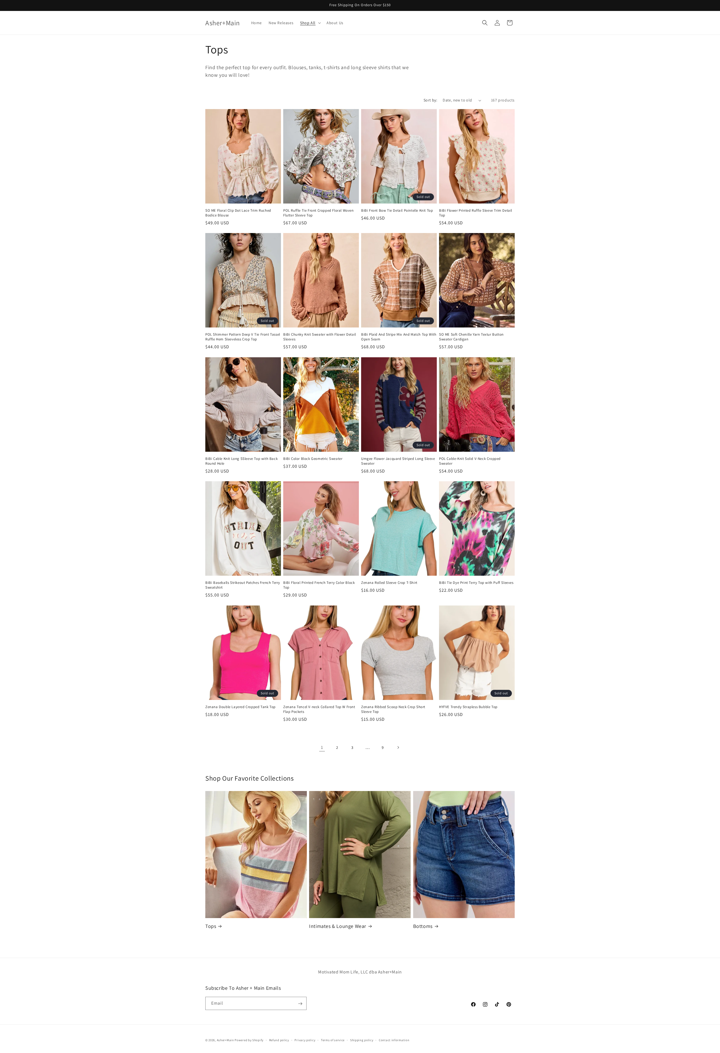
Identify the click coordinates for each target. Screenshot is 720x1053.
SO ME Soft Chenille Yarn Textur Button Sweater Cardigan (471, 337)
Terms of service (333, 1040)
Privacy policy (304, 1040)
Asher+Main (225, 1040)
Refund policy (279, 1040)
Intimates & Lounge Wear (337, 926)
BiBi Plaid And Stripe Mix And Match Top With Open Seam (398, 337)
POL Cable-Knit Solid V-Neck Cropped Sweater (470, 461)
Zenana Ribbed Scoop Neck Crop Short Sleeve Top (393, 709)
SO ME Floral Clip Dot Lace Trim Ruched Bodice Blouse (238, 213)
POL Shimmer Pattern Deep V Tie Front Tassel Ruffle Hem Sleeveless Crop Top (242, 337)
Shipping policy (362, 1040)
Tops (210, 926)
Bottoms (423, 926)
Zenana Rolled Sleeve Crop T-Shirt (389, 583)
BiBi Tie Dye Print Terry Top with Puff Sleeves (476, 583)
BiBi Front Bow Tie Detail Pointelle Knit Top (397, 210)
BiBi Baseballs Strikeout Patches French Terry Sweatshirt (242, 585)
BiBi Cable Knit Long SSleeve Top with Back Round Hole (241, 461)
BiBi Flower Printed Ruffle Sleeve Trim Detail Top (475, 213)
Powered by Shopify (249, 1040)
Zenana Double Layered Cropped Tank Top (240, 707)
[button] (310, 23)
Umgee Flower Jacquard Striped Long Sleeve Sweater (398, 461)
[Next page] (398, 747)
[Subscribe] (300, 1003)
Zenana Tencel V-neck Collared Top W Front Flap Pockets (319, 709)
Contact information (394, 1040)
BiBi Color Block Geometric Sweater (312, 459)
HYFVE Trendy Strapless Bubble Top (468, 707)
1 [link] (322, 747)
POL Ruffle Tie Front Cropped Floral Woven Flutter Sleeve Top (318, 213)
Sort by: (430, 100)
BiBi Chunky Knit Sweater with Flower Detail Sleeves (319, 337)
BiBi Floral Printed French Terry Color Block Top (319, 585)
